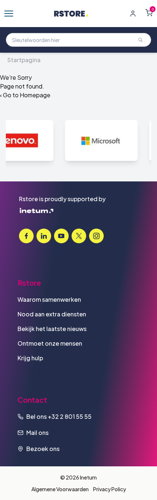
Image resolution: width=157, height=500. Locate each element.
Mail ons (37, 432)
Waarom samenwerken (49, 299)
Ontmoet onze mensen (50, 343)
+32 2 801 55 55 (70, 416)
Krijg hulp (30, 358)
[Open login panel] (132, 13)
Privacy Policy (109, 489)
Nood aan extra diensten (52, 314)
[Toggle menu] (8, 13)
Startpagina (24, 60)
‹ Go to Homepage (25, 95)
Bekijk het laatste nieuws (52, 328)
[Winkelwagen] (149, 12)
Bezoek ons (43, 448)
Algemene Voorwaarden (60, 489)
